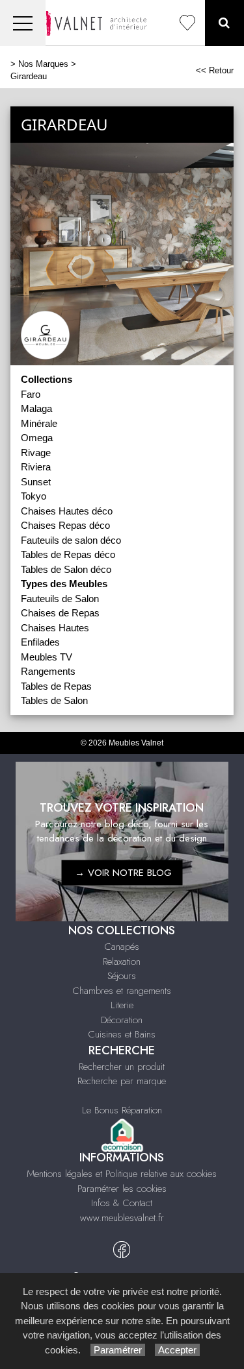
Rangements (48, 671)
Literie (122, 1005)
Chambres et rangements (122, 991)
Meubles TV (46, 656)
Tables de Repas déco (68, 554)
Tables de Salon (54, 700)
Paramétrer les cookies (122, 1188)
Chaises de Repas (60, 612)
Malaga (36, 408)
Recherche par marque (121, 1081)
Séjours (121, 976)
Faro (30, 394)
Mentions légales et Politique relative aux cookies (122, 1174)
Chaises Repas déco (65, 525)
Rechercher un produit (122, 1067)
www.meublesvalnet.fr (122, 1218)
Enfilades (40, 642)
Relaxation (122, 961)
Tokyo (33, 496)
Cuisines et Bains (122, 1034)
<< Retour (215, 70)
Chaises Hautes (55, 627)
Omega (37, 437)
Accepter (177, 1349)
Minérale (39, 423)
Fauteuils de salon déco (71, 540)
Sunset (36, 481)
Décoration (121, 1020)
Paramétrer (117, 1349)
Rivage (36, 452)
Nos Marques (43, 64)
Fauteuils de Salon (60, 598)
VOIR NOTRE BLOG (130, 873)
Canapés (122, 946)
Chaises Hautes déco (67, 510)
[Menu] (23, 23)
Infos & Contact (121, 1203)
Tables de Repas (56, 686)
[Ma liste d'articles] (187, 23)
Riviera (36, 466)
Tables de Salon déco (66, 569)
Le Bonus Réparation (122, 1110)
